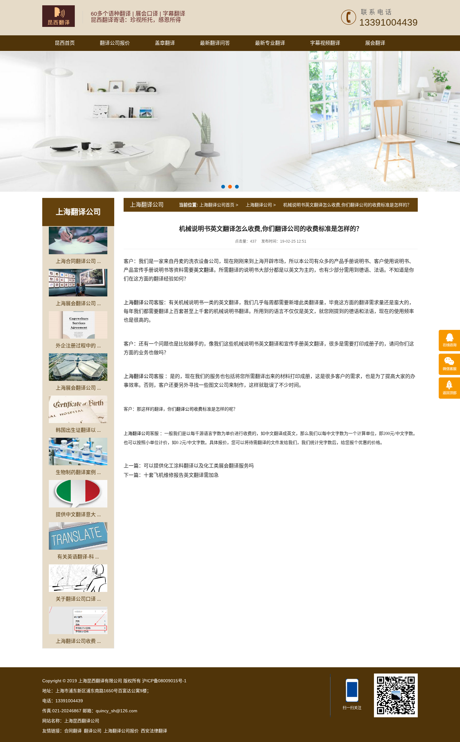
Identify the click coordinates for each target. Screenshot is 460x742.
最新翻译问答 (215, 43)
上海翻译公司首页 (216, 204)
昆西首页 (65, 43)
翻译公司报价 (115, 43)
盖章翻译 (165, 43)
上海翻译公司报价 (121, 730)
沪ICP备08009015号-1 (164, 680)
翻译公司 (92, 730)
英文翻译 (204, 270)
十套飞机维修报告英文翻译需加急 (181, 475)
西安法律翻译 (154, 730)
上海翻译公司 (78, 212)
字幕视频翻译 (325, 43)
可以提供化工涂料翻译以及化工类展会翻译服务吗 (199, 465)
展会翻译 (375, 43)
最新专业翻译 (270, 43)
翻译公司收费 (189, 409)
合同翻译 (73, 730)
